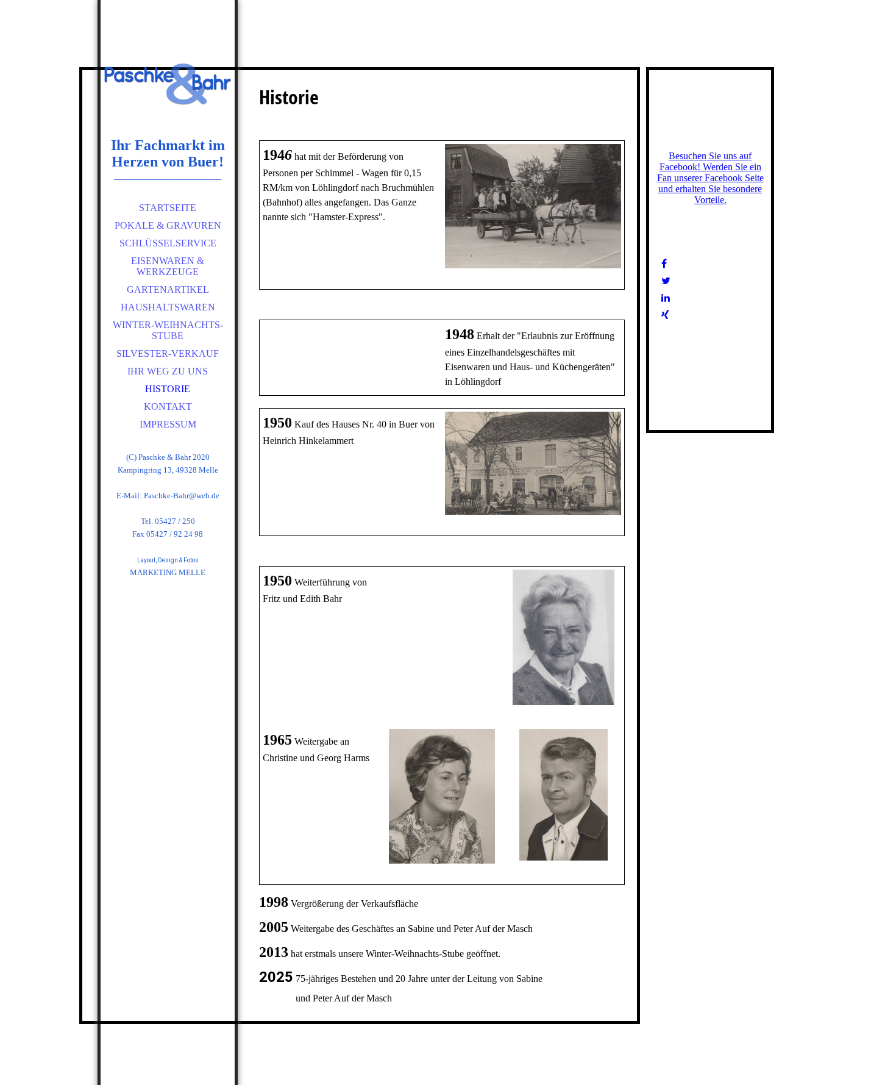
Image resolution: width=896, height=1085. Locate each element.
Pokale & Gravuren (168, 225)
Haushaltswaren (168, 307)
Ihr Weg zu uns (167, 371)
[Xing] (665, 315)
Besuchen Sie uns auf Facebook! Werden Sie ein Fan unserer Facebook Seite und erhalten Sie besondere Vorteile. (710, 178)
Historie (167, 389)
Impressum (168, 424)
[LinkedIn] (665, 298)
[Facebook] (664, 264)
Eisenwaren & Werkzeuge (167, 266)
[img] (168, 85)
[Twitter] (665, 281)
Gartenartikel (168, 289)
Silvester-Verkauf (167, 353)
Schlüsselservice (167, 243)
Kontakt (168, 406)
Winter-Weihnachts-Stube (168, 330)
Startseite (167, 207)
